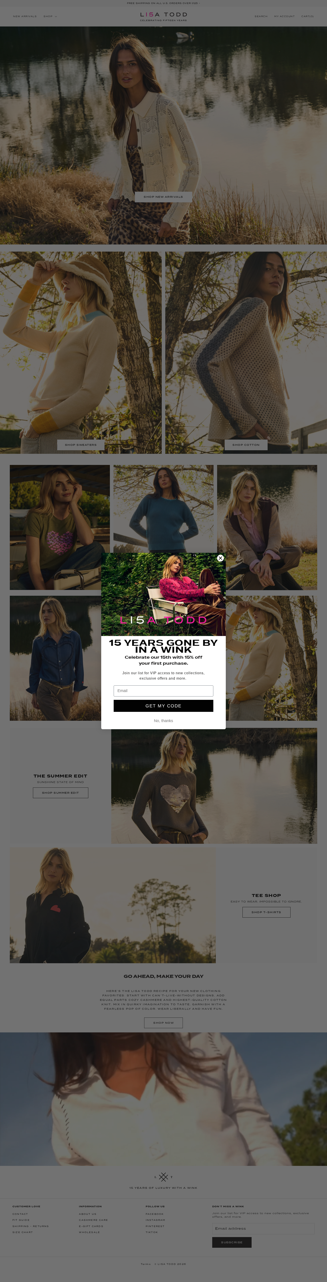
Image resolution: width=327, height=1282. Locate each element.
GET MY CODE (163, 705)
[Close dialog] (220, 558)
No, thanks (163, 721)
